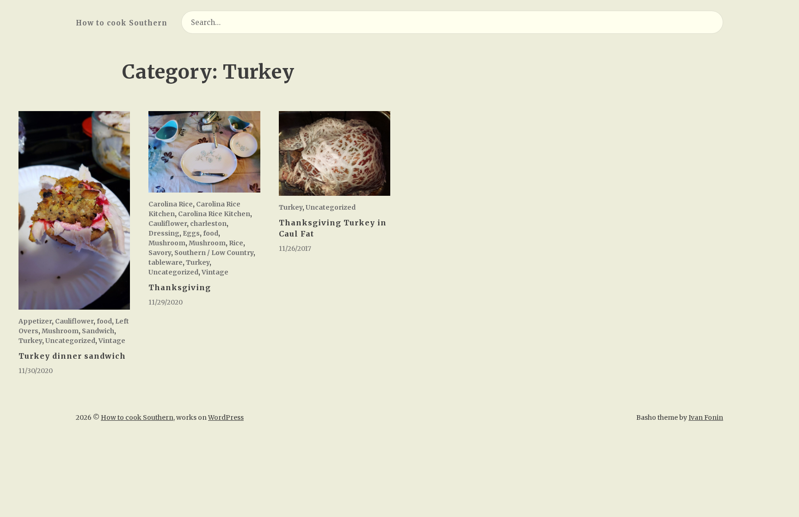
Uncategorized (70, 340)
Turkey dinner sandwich (72, 356)
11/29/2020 (165, 302)
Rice (236, 243)
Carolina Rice (170, 204)
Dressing (163, 233)
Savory (159, 253)
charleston (208, 223)
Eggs (191, 233)
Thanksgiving (179, 287)
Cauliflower (74, 321)
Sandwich (98, 331)
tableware (165, 262)
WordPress (226, 417)
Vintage (111, 340)
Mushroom (60, 331)
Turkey (30, 340)
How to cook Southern (121, 23)
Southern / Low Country (213, 253)
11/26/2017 (295, 248)
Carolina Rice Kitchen (214, 214)
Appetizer (35, 321)
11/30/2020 (35, 371)
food (104, 321)
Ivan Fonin (705, 417)
